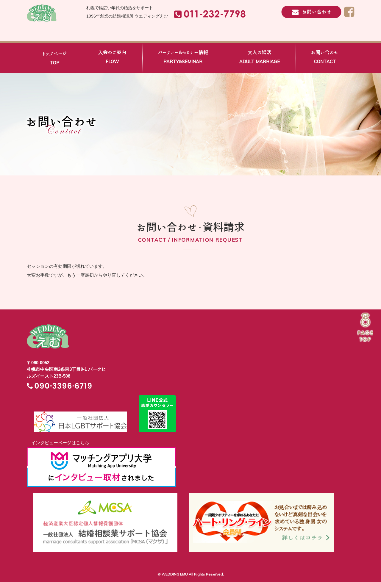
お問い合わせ (325, 57)
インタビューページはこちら (58, 442)
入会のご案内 (112, 57)
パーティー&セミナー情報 (183, 57)
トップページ (54, 58)
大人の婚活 (259, 57)
